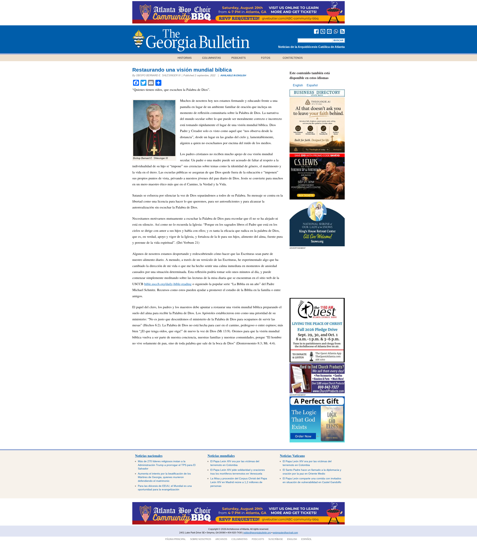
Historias (185, 57)
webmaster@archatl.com (285, 532)
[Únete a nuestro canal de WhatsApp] (336, 31)
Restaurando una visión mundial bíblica (182, 70)
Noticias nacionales (148, 455)
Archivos (221, 539)
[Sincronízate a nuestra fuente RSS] (342, 31)
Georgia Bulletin (191, 40)
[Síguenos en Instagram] (329, 31)
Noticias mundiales (221, 455)
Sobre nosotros (200, 539)
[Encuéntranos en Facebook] (316, 31)
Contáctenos (293, 57)
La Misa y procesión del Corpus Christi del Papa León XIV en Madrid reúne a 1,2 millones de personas (238, 482)
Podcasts (238, 57)
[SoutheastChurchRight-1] (317, 392)
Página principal (175, 539)
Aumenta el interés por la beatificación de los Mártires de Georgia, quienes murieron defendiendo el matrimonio (164, 477)
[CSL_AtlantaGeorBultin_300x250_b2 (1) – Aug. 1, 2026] (317, 198)
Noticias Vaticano (292, 455)
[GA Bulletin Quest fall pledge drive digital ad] (317, 361)
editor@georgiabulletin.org (257, 532)
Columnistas (211, 57)
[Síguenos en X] (322, 31)
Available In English (233, 75)
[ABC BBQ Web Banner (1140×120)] (238, 22)
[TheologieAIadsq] (317, 151)
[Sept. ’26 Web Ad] (317, 245)
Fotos (265, 57)
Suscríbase (275, 539)
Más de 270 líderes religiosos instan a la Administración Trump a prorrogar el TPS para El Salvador (166, 465)
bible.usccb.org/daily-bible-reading (168, 284)
